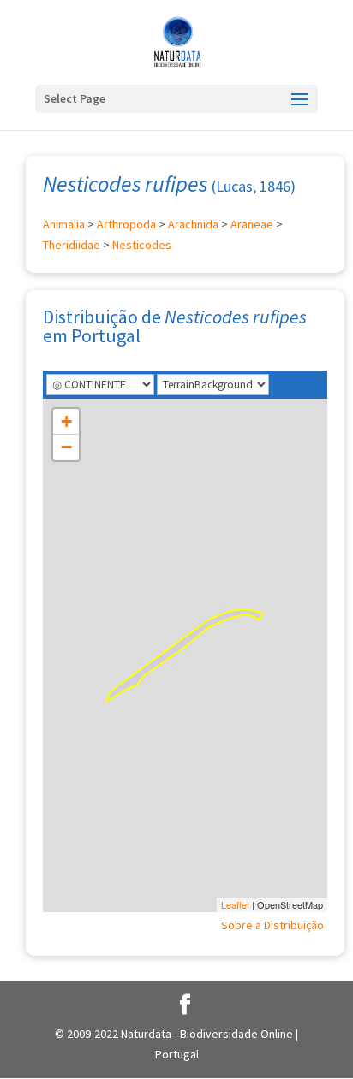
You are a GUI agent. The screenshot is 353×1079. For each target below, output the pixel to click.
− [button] (66, 447)
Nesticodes (141, 244)
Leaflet (235, 904)
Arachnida (193, 224)
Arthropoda (126, 224)
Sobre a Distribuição (272, 925)
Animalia (64, 224)
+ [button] (66, 421)
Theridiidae (71, 244)
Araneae (251, 224)
